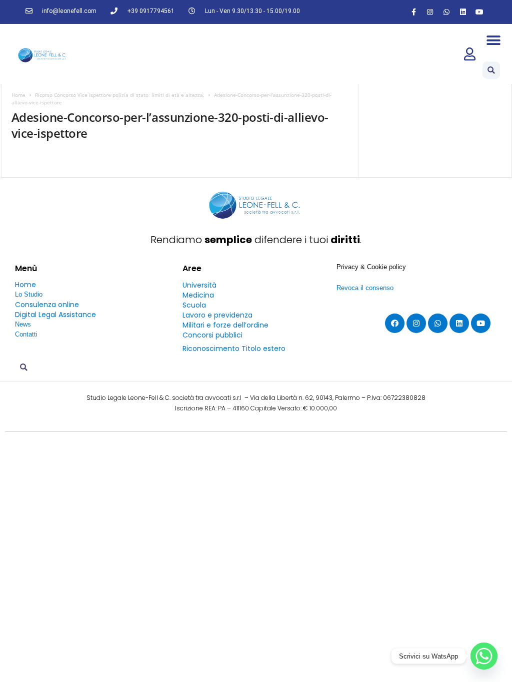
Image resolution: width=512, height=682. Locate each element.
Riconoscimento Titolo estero (234, 348)
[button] (493, 40)
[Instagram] (430, 12)
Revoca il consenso (365, 288)
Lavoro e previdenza (217, 315)
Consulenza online (47, 305)
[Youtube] (479, 12)
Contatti (26, 334)
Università (199, 285)
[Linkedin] (463, 12)
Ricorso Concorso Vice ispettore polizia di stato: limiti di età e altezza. (119, 94)
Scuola (194, 305)
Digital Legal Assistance (55, 315)
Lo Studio (28, 294)
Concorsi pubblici (212, 335)
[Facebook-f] (413, 12)
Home (19, 94)
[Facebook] (394, 323)
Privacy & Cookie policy (371, 267)
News (23, 324)
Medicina (198, 295)
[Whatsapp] (447, 12)
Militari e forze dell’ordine (225, 325)
